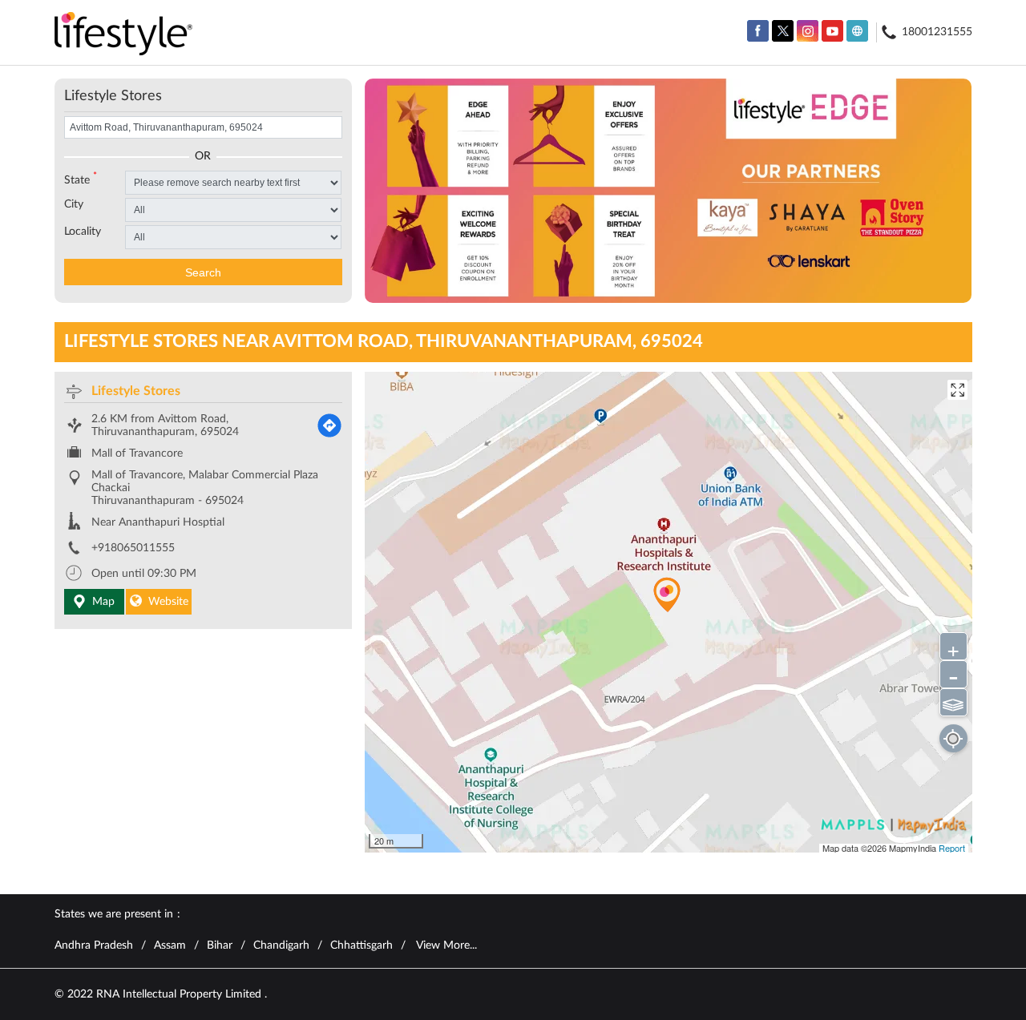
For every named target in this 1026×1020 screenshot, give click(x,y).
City (73, 204)
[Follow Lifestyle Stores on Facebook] (758, 31)
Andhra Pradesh (94, 945)
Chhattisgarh (361, 945)
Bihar (219, 945)
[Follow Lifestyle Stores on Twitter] (783, 31)
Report (952, 847)
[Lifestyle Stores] (124, 34)
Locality (82, 231)
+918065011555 (133, 548)
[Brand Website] (857, 31)
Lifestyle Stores (135, 391)
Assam (170, 945)
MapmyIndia (914, 847)
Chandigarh (281, 945)
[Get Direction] (329, 425)
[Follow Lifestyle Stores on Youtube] (832, 31)
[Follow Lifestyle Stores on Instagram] (807, 31)
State (80, 178)
